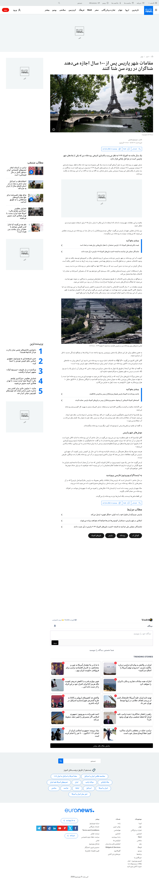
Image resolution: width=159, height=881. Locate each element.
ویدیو (54, 10)
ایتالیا (77, 788)
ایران (76, 782)
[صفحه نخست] (152, 57)
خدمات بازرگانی (94, 826)
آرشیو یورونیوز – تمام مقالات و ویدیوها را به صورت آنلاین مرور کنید (134, 864)
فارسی (152, 3)
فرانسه (66, 788)
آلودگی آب (135, 535)
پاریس (110, 535)
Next (89, 10)
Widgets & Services (112, 847)
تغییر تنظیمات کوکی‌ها (92, 850)
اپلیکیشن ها (116, 840)
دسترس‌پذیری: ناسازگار (92, 847)
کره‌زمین (72, 10)
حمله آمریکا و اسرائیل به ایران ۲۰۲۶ (65, 776)
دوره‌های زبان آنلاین (114, 854)
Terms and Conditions (90, 830)
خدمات (118, 819)
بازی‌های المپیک (96, 535)
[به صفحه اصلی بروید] (148, 10)
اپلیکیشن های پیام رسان (112, 844)
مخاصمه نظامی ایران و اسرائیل (94, 776)
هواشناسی (117, 830)
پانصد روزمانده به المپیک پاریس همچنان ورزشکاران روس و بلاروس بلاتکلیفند (114, 394)
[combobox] (71, 3)
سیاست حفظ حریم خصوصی (90, 837)
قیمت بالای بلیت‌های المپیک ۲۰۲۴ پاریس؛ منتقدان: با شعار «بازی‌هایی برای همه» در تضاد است (109, 245)
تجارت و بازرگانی (108, 10)
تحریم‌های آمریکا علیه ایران (59, 782)
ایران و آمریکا (103, 788)
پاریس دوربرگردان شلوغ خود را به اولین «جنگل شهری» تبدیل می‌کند (116, 515)
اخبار (147, 57)
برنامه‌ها (139, 854)
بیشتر (97, 819)
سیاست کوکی (95, 833)
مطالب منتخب (35, 162)
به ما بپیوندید (116, 837)
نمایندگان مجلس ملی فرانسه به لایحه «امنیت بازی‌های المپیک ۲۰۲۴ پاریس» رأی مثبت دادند (110, 252)
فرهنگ (81, 10)
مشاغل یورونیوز (94, 844)
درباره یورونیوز (94, 823)
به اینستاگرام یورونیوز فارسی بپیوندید (124, 475)
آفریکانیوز (117, 850)
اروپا (127, 10)
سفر (97, 10)
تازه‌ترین (135, 10)
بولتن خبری (116, 826)
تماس (97, 840)
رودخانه (122, 535)
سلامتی (62, 10)
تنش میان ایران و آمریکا (79, 794)
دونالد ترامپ (89, 782)
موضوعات (138, 819)
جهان (120, 10)
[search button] (59, 3)
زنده (5, 10)
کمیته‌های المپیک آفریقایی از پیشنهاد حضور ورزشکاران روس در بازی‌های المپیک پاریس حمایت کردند (107, 400)
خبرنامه (72, 835)
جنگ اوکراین (105, 782)
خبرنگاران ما (138, 857)
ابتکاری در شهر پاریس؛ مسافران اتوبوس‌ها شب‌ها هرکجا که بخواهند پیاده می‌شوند (111, 521)
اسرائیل (89, 788)
